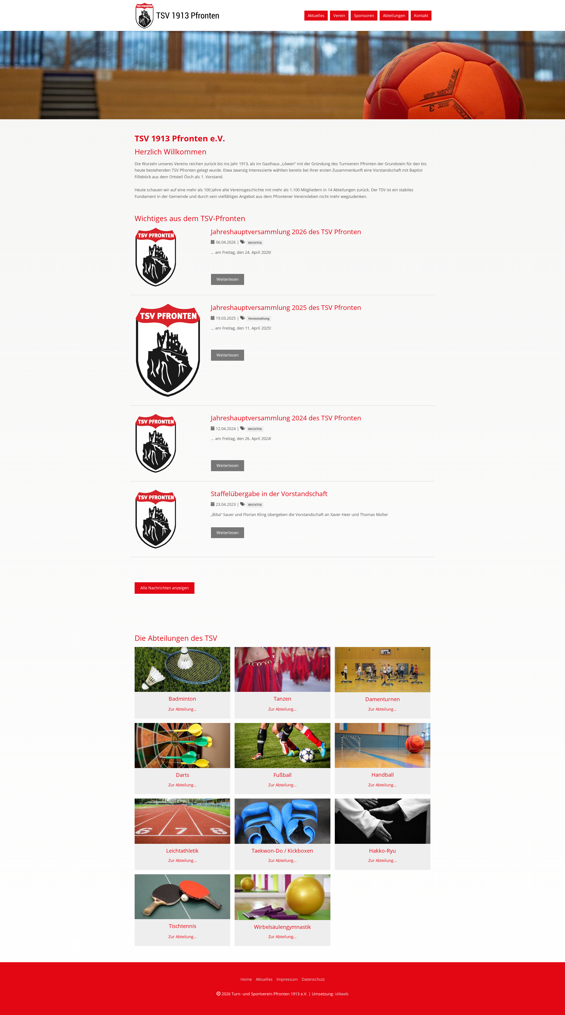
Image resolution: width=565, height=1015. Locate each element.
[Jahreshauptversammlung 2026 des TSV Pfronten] (168, 257)
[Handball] (382, 745)
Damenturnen (382, 699)
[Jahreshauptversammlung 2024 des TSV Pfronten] (168, 443)
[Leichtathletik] (182, 821)
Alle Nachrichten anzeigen (164, 587)
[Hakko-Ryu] (382, 821)
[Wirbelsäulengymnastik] (282, 897)
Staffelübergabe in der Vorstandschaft (269, 493)
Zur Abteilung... (182, 709)
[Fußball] (282, 745)
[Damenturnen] (382, 669)
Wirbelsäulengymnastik (282, 926)
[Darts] (182, 745)
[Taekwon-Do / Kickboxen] (282, 821)
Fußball (282, 774)
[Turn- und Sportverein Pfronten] (177, 15)
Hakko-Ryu (382, 850)
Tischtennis (182, 926)
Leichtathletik (182, 850)
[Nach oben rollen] (555, 1005)
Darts (182, 774)
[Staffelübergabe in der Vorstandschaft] (168, 519)
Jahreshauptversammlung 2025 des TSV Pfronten (286, 307)
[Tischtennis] (182, 896)
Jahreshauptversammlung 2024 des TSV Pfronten (286, 417)
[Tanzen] (282, 669)
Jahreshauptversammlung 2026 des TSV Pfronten (286, 231)
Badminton (182, 698)
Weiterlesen (228, 279)
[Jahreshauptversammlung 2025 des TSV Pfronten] (168, 350)
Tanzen (282, 698)
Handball (382, 774)
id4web (341, 993)
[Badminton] (182, 669)
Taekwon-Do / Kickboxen (282, 850)
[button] (11, 75)
